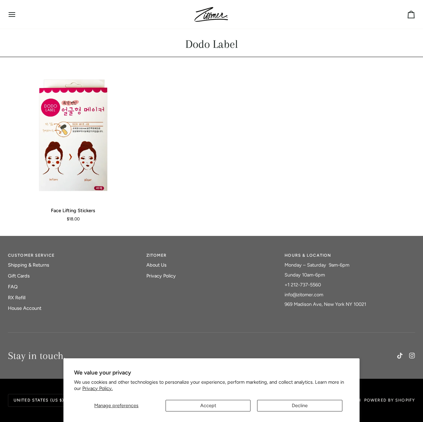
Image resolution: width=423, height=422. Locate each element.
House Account (24, 308)
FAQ (13, 287)
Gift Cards (19, 276)
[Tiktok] (400, 356)
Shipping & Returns (28, 265)
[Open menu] (18, 14)
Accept (208, 405)
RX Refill (16, 298)
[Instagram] (412, 356)
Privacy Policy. (97, 388)
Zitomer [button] (156, 255)
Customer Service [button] (31, 255)
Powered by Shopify (389, 400)
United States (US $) (39, 400)
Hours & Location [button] (308, 255)
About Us (156, 265)
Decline (300, 405)
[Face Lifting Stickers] (73, 137)
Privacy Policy (161, 276)
